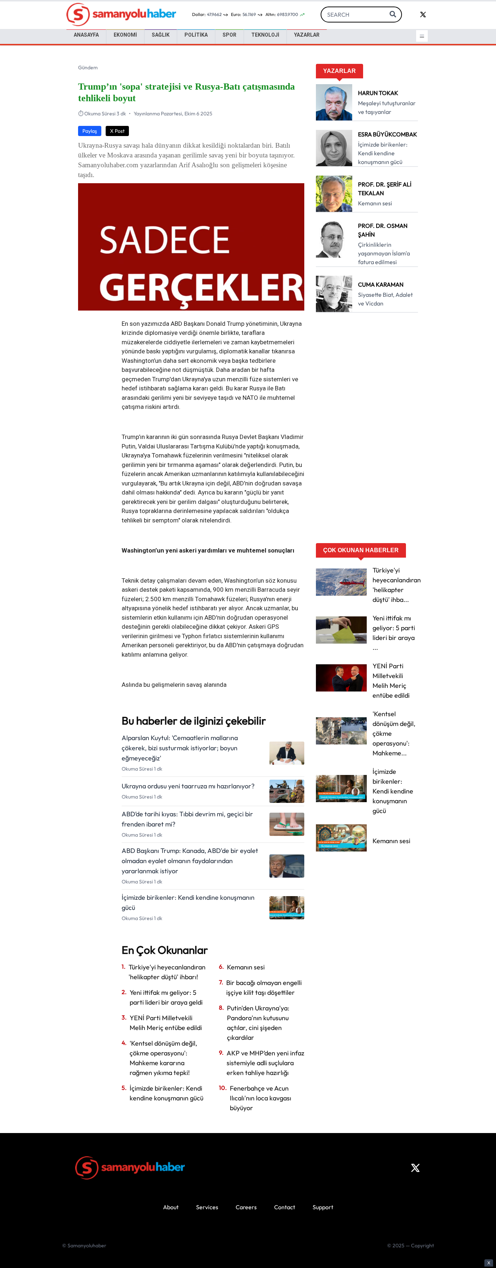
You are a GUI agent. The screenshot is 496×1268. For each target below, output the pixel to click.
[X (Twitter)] (415, 1167)
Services (207, 1207)
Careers (246, 1207)
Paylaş (89, 131)
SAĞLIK (161, 35)
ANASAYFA (86, 35)
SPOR (229, 35)
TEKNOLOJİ (265, 35)
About (171, 1207)
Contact (284, 1207)
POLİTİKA (196, 35)
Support (323, 1207)
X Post (117, 131)
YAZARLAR (307, 35)
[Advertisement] (367, 430)
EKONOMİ (125, 35)
